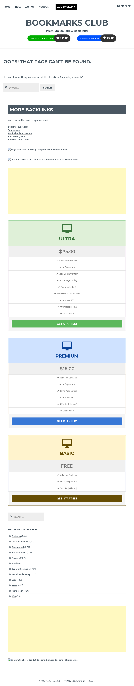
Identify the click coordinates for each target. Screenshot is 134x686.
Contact (91, 681)
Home (6, 6)
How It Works (24, 6)
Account (45, 6)
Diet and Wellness (21, 541)
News (14, 585)
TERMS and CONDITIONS (74, 681)
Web (14, 596)
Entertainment (19, 552)
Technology (17, 591)
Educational (18, 547)
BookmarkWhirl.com (18, 139)
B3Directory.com (16, 136)
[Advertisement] (67, 191)
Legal (14, 580)
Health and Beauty (21, 574)
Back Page (124, 6)
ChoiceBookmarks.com (20, 133)
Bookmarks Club (67, 23)
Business (16, 536)
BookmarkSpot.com (18, 127)
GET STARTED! (67, 324)
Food (14, 563)
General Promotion (21, 569)
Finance (16, 558)
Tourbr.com (14, 130)
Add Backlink (66, 6)
